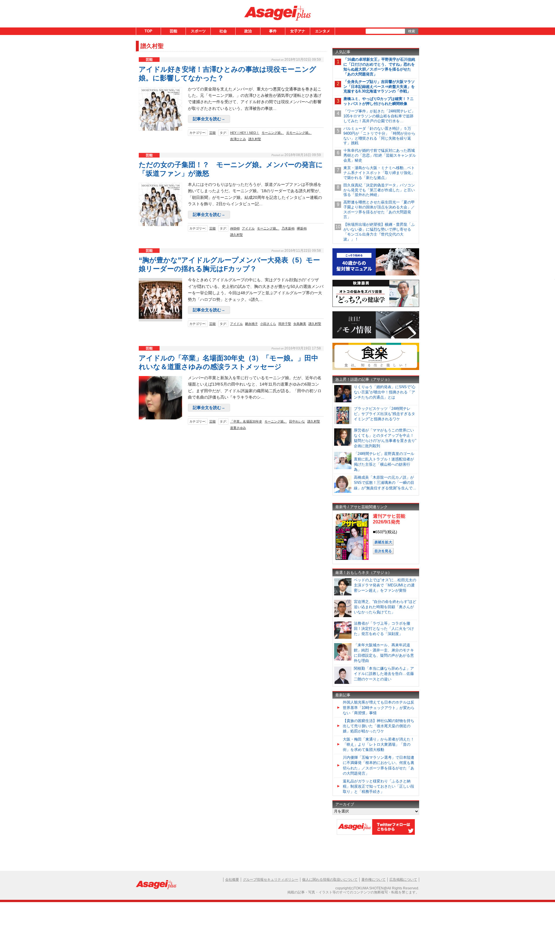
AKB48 (235, 228)
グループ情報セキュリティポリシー (270, 880)
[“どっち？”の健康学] (375, 306)
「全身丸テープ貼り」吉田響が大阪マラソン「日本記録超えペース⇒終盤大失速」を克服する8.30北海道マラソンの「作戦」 (379, 86)
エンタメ (322, 31)
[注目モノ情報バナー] (375, 337)
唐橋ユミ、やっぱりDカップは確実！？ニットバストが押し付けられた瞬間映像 (378, 101)
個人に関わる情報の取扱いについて (330, 880)
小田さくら (268, 323)
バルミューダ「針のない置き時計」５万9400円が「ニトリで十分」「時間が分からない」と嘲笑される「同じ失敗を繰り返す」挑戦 (379, 135)
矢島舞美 (299, 323)
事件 (273, 31)
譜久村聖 (254, 139)
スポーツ (198, 31)
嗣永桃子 (251, 323)
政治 (248, 31)
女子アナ (297, 31)
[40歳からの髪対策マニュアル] (375, 274)
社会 (223, 31)
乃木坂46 (288, 228)
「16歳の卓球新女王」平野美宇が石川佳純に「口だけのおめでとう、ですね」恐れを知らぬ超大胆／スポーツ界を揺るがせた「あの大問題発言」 (379, 66)
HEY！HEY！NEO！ (244, 132)
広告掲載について (403, 880)
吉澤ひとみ (238, 139)
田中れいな (297, 421)
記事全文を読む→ (209, 118)
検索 (411, 31)
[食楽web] (375, 369)
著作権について (373, 880)
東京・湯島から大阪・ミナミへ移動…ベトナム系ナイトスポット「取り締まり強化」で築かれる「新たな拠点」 (379, 173)
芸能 (173, 31)
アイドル (248, 228)
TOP (148, 31)
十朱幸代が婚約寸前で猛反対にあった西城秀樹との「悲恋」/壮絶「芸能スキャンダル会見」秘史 (379, 155)
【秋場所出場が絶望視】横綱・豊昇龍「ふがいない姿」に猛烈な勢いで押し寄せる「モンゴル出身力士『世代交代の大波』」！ (379, 231)
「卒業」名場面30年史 (246, 421)
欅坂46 (302, 228)
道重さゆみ (238, 428)
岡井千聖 (284, 323)
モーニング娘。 (273, 132)
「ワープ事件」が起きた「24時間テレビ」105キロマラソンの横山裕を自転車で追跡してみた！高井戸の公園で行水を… (379, 116)
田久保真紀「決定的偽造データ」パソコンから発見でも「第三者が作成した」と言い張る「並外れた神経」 (379, 190)
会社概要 (232, 880)
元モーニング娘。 (299, 132)
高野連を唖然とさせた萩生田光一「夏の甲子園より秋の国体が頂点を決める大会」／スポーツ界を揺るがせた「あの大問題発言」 (379, 209)
